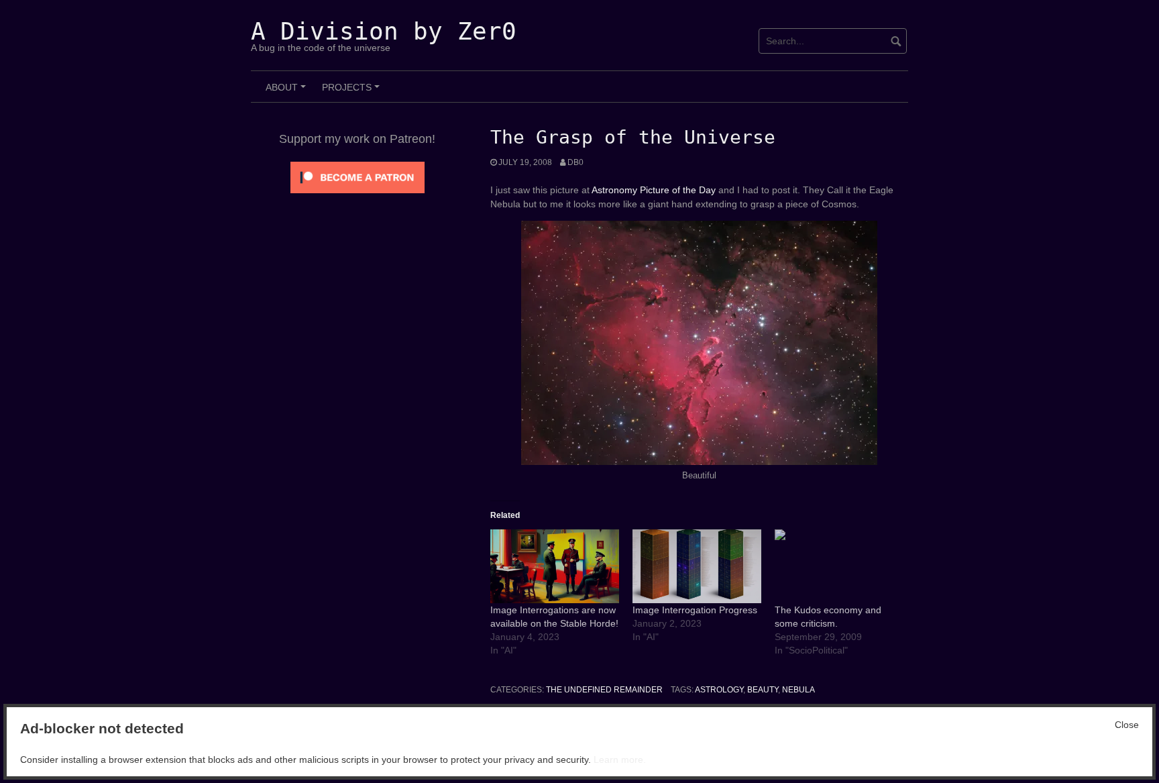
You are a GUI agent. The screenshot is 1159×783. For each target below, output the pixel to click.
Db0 (575, 162)
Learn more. (620, 759)
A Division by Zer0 (383, 31)
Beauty (762, 689)
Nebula (798, 689)
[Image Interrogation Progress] (696, 566)
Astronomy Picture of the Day (654, 190)
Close (1127, 724)
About (288, 92)
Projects (353, 92)
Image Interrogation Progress (694, 610)
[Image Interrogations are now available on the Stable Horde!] (554, 566)
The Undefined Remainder (604, 689)
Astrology (719, 689)
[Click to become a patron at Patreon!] (357, 176)
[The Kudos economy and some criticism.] (839, 566)
